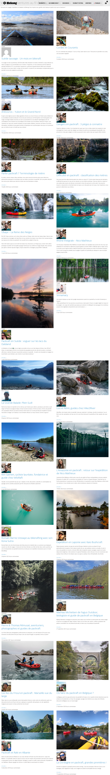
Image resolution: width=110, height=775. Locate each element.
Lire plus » (3, 74)
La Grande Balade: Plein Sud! (16, 402)
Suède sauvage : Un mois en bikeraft (21, 58)
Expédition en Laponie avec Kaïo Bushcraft (79, 542)
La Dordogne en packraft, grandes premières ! (81, 762)
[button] (43, 3)
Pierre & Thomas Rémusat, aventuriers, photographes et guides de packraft (22, 627)
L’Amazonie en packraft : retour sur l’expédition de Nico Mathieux (82, 472)
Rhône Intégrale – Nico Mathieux (74, 240)
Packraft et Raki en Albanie (15, 752)
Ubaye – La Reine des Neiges (16, 232)
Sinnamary (62, 295)
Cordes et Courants (67, 47)
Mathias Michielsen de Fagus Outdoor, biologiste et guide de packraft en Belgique (79, 614)
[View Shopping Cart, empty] (105, 3)
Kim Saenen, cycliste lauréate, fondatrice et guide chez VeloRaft (24, 476)
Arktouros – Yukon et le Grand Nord (20, 111)
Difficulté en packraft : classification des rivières (81, 175)
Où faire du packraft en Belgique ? (75, 692)
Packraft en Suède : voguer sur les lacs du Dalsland (24, 342)
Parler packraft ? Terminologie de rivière (23, 173)
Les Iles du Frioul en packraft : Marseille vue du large (26, 694)
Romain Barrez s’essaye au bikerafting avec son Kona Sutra (26, 539)
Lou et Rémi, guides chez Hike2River (75, 408)
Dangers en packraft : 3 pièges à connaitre (79, 124)
